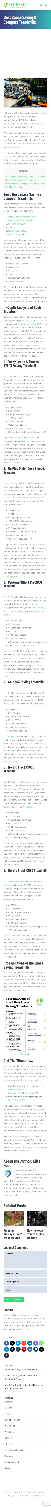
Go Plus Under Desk (17, 1089)
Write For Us (40, 1496)
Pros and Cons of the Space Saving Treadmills (25, 183)
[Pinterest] (24, 1350)
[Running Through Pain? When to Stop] (14, 1218)
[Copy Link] (6, 1356)
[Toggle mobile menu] (46, 4)
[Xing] (36, 1350)
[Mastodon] (35, 1344)
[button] (5, 1225)
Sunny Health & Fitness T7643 (22, 216)
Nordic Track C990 (16, 234)
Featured (9, 1401)
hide (29, 171)
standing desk (10, 576)
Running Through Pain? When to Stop (13, 1234)
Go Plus (30, 558)
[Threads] (12, 1350)
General (8, 1407)
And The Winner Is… (14, 187)
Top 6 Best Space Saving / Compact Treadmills (25, 176)
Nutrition (9, 1431)
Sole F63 (12, 227)
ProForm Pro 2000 (17, 223)
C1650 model (28, 806)
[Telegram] (6, 1350)
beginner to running (28, 324)
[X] (12, 1344)
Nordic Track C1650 (17, 230)
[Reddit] (24, 1344)
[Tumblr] (18, 1350)
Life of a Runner (12, 1419)
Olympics (9, 1437)
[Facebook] (6, 1344)
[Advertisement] (25, 48)
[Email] (41, 1350)
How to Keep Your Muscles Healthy (35, 1234)
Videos (8, 1468)
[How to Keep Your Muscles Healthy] (37, 1218)
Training (9, 1455)
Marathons (10, 1425)
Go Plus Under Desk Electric (21, 220)
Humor (8, 1413)
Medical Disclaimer (26, 1496)
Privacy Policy (12, 1496)
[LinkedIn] (30, 1344)
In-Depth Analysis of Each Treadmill (21, 180)
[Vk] (30, 1350)
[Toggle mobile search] (41, 4)
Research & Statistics (15, 1449)
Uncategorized (12, 1462)
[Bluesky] (18, 1344)
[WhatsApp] (41, 1344)
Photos (8, 1443)
